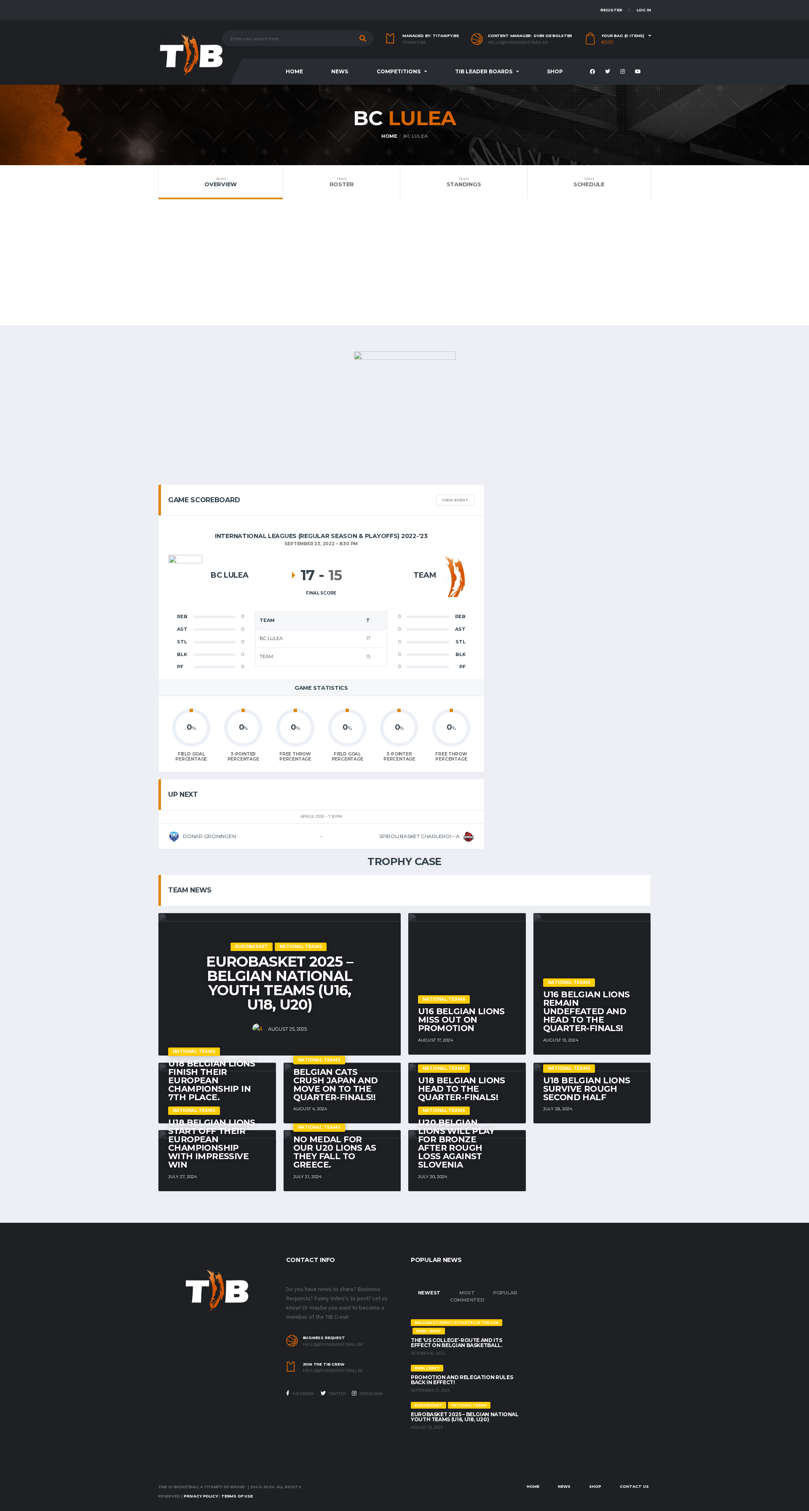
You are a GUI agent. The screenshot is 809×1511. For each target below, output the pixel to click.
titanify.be (414, 42)
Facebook (303, 1393)
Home (294, 71)
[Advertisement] (404, 262)
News (339, 71)
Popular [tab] (505, 1293)
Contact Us (634, 1486)
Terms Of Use (237, 1496)
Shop (555, 71)
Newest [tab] (429, 1293)
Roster (341, 182)
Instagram (371, 1393)
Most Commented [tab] (467, 1296)
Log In (644, 10)
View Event (455, 500)
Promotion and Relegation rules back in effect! (462, 1379)
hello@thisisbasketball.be (518, 42)
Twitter (337, 1393)
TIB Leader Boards (483, 71)
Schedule (589, 182)
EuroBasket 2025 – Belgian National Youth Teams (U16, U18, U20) (465, 1417)
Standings (464, 182)
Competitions (399, 71)
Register (611, 10)
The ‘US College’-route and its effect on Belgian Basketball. (456, 1342)
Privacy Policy (200, 1496)
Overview (220, 182)
